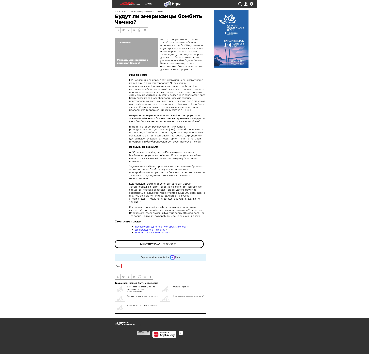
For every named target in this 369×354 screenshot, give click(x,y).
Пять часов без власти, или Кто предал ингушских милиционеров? (141, 289)
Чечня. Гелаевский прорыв (151, 232)
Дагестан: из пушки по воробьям (142, 305)
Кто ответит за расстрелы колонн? (188, 296)
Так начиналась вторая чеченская (142, 296)
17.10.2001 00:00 (121, 12)
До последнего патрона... (150, 229)
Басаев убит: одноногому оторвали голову (160, 226)
